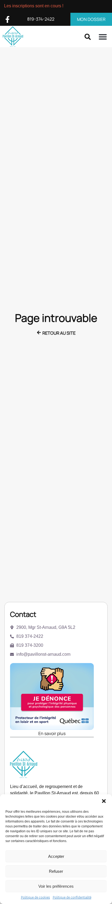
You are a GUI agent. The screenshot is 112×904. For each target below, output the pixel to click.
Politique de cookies (35, 897)
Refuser (56, 871)
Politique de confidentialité (72, 897)
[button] (104, 801)
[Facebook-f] (7, 19)
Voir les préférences (56, 886)
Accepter (56, 856)
